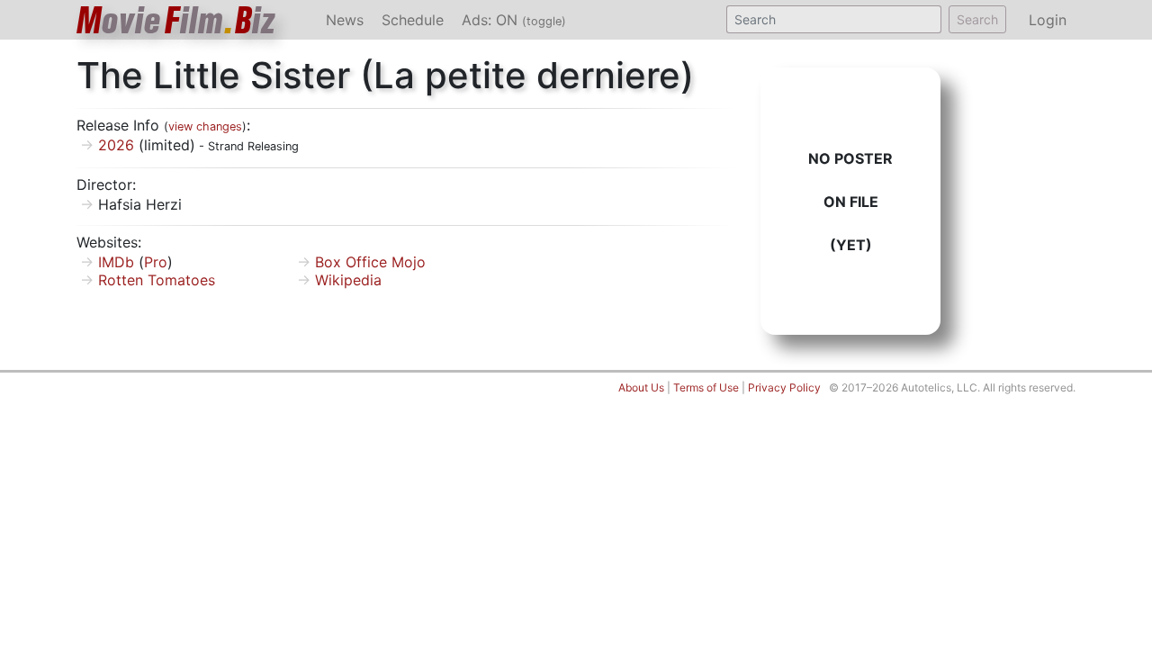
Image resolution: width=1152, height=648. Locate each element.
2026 (116, 145)
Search (977, 19)
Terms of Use (706, 387)
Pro (155, 262)
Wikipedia (348, 280)
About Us (641, 387)
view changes (205, 126)
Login (1047, 20)
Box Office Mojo (370, 262)
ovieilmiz (176, 20)
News (345, 20)
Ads (514, 20)
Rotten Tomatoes (156, 280)
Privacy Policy (784, 387)
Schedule (413, 20)
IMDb (116, 262)
